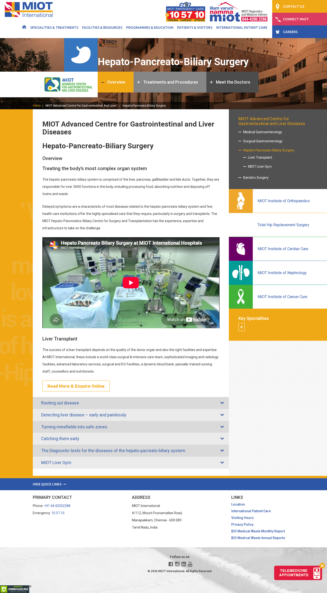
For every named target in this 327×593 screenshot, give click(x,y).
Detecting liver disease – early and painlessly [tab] (83, 414)
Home (37, 105)
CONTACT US (293, 6)
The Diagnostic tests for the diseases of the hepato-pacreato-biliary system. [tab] (113, 450)
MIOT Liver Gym (260, 166)
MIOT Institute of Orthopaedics (284, 201)
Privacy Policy (242, 524)
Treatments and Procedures (170, 82)
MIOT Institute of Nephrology (282, 273)
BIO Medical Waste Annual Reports (258, 538)
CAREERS (290, 32)
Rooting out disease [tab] (60, 402)
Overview (116, 82)
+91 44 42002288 (57, 506)
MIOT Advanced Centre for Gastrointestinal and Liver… (81, 105)
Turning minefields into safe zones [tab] (74, 426)
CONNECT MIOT (296, 19)
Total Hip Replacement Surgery (283, 225)
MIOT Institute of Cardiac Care (283, 249)
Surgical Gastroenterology (262, 141)
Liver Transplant (260, 157)
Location (238, 504)
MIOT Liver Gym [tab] (56, 462)
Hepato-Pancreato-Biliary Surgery (268, 150)
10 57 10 (57, 513)
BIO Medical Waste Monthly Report (258, 531)
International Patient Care (241, 27)
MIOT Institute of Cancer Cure (282, 296)
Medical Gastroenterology (262, 132)
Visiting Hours (242, 518)
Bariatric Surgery (256, 177)
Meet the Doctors (233, 82)
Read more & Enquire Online (76, 386)
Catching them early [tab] (60, 438)
